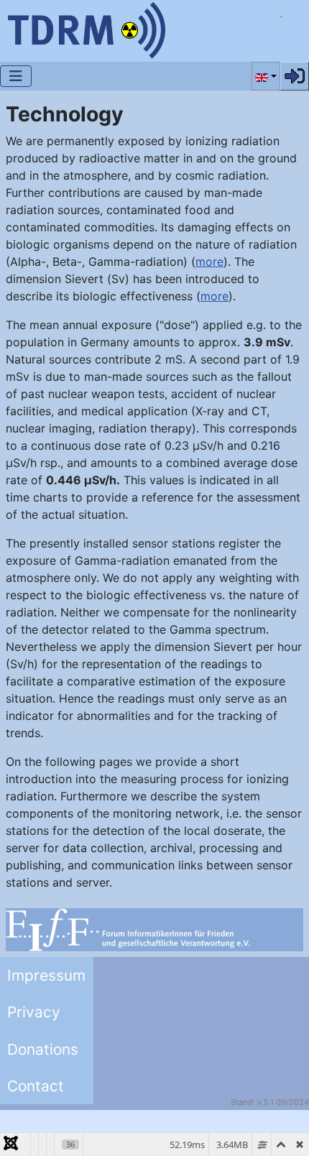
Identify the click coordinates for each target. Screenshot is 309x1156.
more (209, 261)
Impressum (46, 975)
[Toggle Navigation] (16, 76)
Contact (35, 1086)
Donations (42, 1049)
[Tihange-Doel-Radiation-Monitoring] (86, 29)
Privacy (33, 1012)
